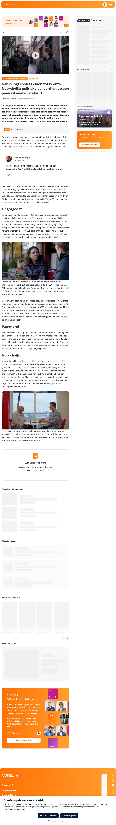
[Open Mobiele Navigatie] (110, 4)
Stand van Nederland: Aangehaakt (15, 79)
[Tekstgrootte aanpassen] (61, 32)
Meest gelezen (83, 21)
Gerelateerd (96, 21)
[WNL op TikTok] (112, 794)
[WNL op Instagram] (112, 776)
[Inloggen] (104, 4)
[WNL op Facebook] (112, 785)
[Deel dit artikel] (67, 32)
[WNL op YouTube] (112, 789)
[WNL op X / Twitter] (112, 780)
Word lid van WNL (24, 740)
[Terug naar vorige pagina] (4, 32)
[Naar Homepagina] (9, 4)
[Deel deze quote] (8, 175)
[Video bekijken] (35, 55)
